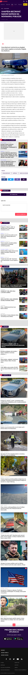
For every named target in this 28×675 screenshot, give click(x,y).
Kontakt (16, 665)
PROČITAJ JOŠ (7, 375)
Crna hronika (6, 8)
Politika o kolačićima (5, 667)
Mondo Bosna (4, 655)
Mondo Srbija (4, 652)
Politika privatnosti (5, 670)
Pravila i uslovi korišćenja (20, 670)
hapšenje (15, 173)
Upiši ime (3, 200)
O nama (2, 662)
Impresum (3, 665)
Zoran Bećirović (6, 173)
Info (2, 8)
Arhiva (16, 667)
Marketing (17, 662)
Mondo (3, 650)
